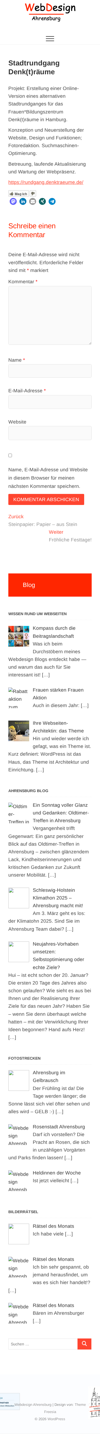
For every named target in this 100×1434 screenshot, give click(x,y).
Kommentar (23, 281)
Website (17, 422)
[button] (13, 201)
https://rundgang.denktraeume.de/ (45, 182)
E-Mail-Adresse (27, 390)
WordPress (56, 1419)
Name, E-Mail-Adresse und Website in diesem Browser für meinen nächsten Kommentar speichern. (48, 478)
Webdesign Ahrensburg (32, 1405)
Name (16, 360)
